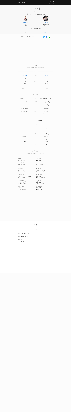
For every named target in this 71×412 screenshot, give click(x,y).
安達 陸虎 (24, 75)
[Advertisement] (35, 49)
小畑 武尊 (46, 75)
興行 (45, 32)
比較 (25, 32)
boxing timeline (21, 2)
